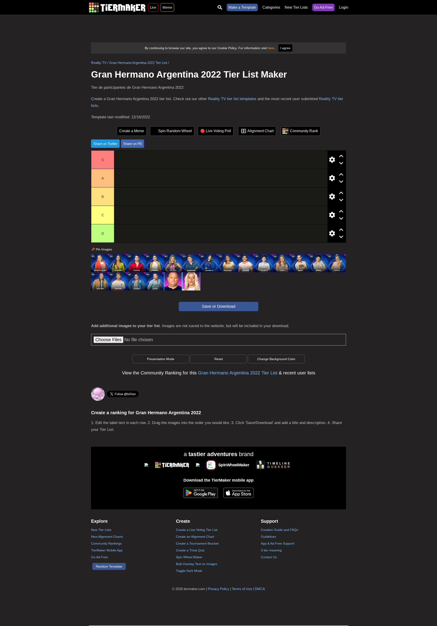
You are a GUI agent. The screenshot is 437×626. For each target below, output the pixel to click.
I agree (285, 48)
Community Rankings (106, 543)
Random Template (109, 566)
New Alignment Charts (107, 536)
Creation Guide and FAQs (279, 530)
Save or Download (218, 306)
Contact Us (269, 557)
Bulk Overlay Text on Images (196, 564)
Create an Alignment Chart (195, 536)
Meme (167, 7)
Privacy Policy (218, 589)
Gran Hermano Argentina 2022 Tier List (138, 63)
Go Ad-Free (323, 7)
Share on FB (132, 144)
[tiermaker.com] (117, 7)
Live (153, 7)
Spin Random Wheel (175, 131)
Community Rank (304, 131)
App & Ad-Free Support (277, 543)
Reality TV (99, 63)
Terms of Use (242, 589)
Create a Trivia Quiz (190, 550)
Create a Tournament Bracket (197, 543)
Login (343, 7)
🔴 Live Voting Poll (215, 131)
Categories (271, 7)
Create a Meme (131, 131)
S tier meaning (271, 550)
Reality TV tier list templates (232, 99)
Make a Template (242, 7)
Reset (218, 359)
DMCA (260, 589)
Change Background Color (276, 359)
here (271, 48)
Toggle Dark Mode (189, 571)
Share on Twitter (105, 144)
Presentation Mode (160, 359)
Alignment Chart (260, 131)
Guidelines (268, 536)
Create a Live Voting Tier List (196, 530)
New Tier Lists (296, 7)
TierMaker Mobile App (106, 550)
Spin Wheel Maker (189, 557)
